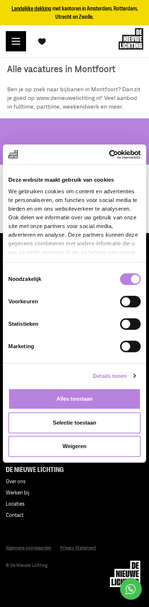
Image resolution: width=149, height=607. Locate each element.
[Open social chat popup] (131, 589)
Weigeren (75, 446)
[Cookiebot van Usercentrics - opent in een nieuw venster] (109, 154)
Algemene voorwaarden (28, 548)
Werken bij (18, 493)
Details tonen (110, 376)
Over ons (16, 482)
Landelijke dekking (31, 8)
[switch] (130, 301)
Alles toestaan (74, 399)
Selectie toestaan (75, 423)
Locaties (15, 504)
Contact (15, 515)
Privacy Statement (78, 548)
